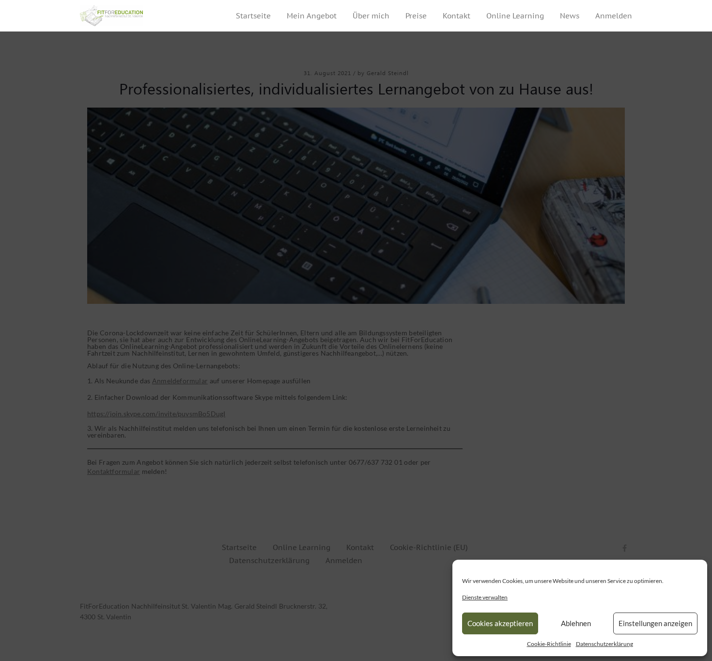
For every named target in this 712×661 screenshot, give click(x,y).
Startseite (253, 15)
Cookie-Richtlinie (549, 643)
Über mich (371, 15)
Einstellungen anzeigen (655, 623)
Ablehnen (576, 623)
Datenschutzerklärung (604, 643)
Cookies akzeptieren (500, 623)
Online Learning (515, 15)
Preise (416, 15)
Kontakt (456, 15)
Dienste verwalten (485, 597)
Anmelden (613, 15)
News (569, 15)
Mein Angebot (312, 15)
